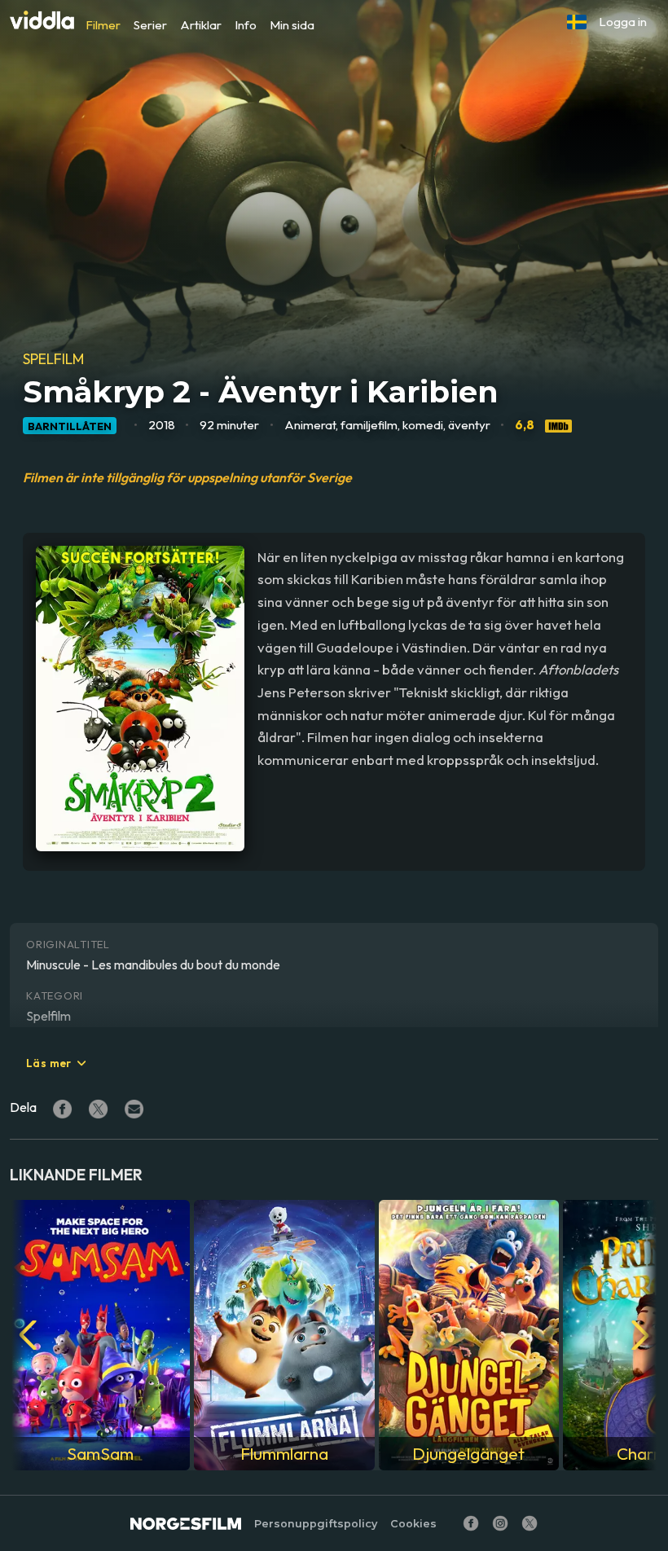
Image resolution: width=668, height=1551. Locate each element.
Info (246, 25)
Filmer (103, 25)
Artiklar (201, 25)
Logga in (623, 21)
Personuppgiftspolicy (315, 1524)
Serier (150, 25)
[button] (577, 22)
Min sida (292, 25)
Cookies (413, 1524)
